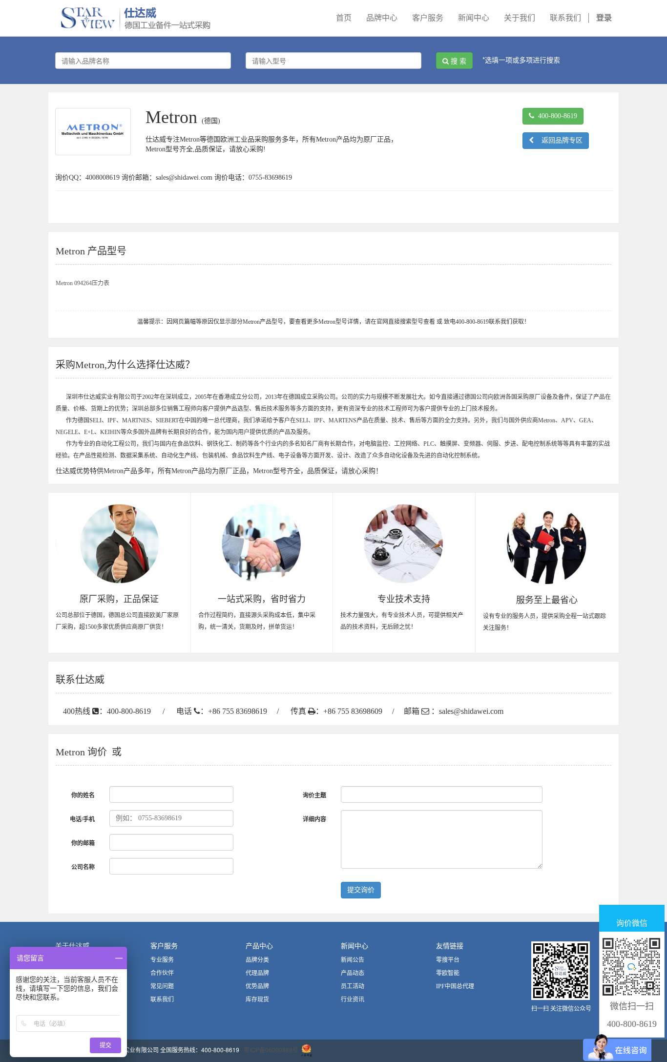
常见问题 (162, 986)
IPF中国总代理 (455, 986)
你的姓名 (83, 795)
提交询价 (361, 890)
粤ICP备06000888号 (271, 1049)
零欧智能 (447, 973)
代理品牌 (257, 973)
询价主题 (314, 795)
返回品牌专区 (558, 140)
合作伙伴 (162, 973)
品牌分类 (257, 960)
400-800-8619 (555, 116)
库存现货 (257, 999)
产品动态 (352, 973)
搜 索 (457, 60)
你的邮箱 (83, 843)
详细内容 (314, 819)
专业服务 (162, 960)
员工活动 (352, 986)
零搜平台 (447, 960)
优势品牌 (257, 986)
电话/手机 (82, 819)
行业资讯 (352, 999)
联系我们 (162, 999)
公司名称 (83, 867)
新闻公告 (352, 960)
